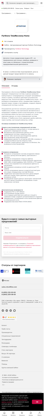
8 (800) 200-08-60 (8, 8)
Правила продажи (8, 382)
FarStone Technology (22, 49)
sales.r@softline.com (9, 287)
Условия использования (10, 377)
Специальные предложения (11, 336)
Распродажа (6, 343)
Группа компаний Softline (10, 367)
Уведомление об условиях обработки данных (17, 254)
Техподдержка (6, 339)
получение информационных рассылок (20, 247)
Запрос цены (19, 8)
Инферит (26, 8)
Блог (32, 8)
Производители (7, 332)
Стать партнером (7, 350)
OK (37, 402)
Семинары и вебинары (9, 346)
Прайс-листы (6, 329)
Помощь (4, 364)
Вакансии (5, 360)
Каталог (4, 325)
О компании (6, 357)
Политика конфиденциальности (12, 380)
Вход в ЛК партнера (8, 353)
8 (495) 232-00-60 (9, 292)
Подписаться (22, 238)
